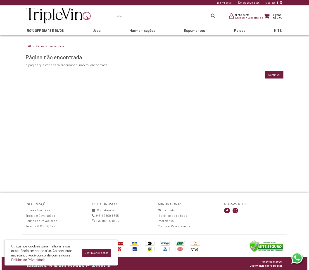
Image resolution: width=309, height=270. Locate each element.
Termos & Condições (40, 226)
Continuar (274, 74)
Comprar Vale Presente (174, 226)
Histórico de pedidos (172, 215)
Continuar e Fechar (96, 252)
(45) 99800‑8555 (249, 2)
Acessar (240, 17)
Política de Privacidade (41, 221)
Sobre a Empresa (38, 210)
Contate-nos (105, 210)
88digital (276, 265)
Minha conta (166, 210)
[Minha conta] (231, 16)
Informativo (166, 221)
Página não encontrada (50, 46)
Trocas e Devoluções (40, 215)
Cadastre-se (255, 17)
